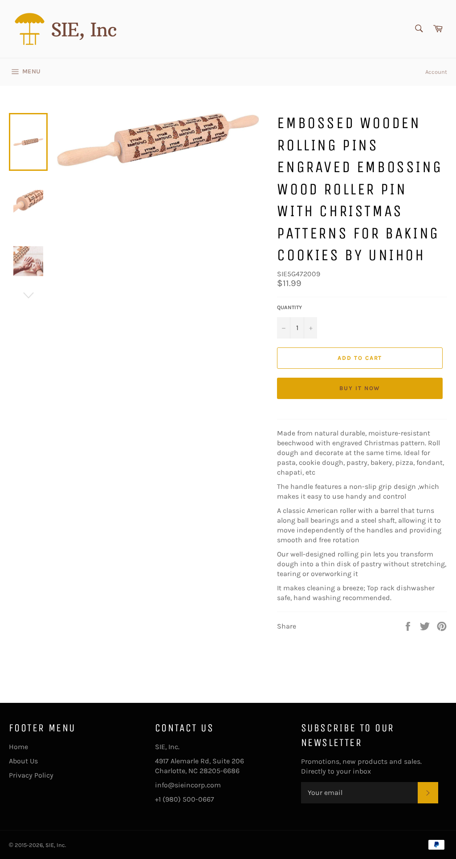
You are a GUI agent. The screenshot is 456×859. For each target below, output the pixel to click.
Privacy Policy (31, 775)
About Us (23, 761)
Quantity (289, 307)
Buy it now (360, 388)
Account (436, 72)
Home (18, 746)
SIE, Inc (55, 845)
